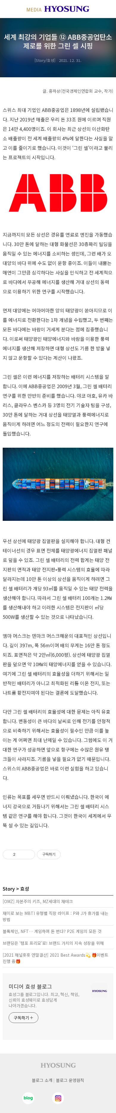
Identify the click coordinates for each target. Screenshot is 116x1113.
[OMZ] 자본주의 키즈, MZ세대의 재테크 (38, 901)
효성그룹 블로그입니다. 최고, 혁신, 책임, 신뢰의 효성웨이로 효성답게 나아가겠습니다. (44, 999)
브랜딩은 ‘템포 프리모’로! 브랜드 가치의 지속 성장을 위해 (53, 943)
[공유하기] (21, 854)
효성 (24, 888)
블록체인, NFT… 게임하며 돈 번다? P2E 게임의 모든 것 (52, 931)
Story (9, 888)
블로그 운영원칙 (70, 1080)
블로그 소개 (42, 1080)
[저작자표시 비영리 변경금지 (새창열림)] (69, 854)
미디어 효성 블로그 (30, 986)
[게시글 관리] (28, 854)
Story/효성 (45, 60)
